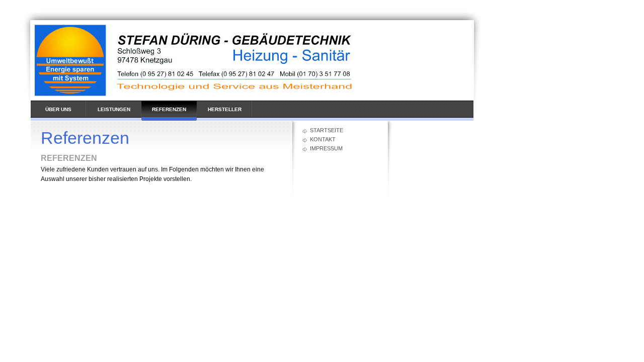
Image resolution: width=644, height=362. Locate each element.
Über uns (58, 109)
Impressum (326, 148)
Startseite (326, 130)
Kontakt (323, 139)
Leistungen (114, 109)
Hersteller (225, 109)
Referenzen (169, 109)
